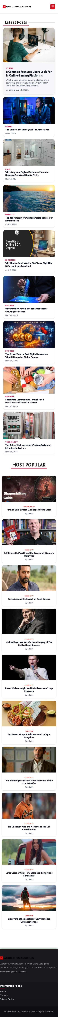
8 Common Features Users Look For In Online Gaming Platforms (29, 73)
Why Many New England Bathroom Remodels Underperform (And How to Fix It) (27, 174)
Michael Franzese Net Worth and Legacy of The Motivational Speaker (29, 644)
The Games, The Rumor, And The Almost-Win (27, 129)
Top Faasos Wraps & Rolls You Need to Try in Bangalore (29, 736)
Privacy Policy (7, 999)
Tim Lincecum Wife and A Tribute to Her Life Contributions (29, 828)
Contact (4, 995)
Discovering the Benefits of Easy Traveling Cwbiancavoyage (29, 920)
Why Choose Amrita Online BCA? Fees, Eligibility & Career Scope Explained (28, 265)
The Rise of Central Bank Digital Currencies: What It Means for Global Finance (26, 356)
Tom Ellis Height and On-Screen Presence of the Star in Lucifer (29, 782)
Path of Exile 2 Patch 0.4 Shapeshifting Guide (29, 509)
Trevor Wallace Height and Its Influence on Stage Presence (29, 690)
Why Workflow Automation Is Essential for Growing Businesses (26, 310)
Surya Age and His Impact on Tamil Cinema (29, 598)
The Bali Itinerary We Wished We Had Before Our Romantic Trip (29, 219)
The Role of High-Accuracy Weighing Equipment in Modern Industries (28, 446)
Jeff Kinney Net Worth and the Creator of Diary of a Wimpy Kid (29, 554)
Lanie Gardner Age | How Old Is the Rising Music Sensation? (29, 874)
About (3, 991)
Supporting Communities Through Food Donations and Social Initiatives (24, 401)
